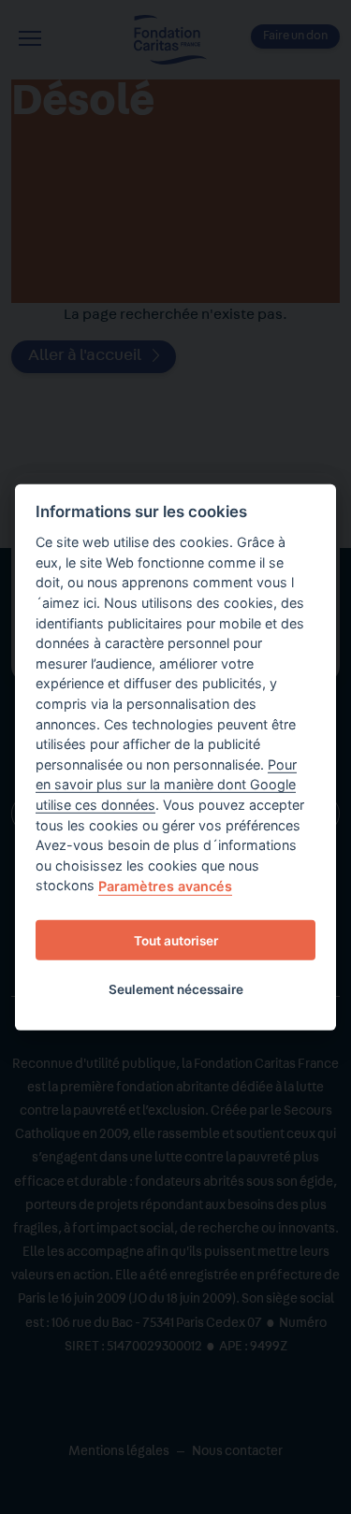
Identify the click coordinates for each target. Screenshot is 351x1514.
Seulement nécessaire (176, 988)
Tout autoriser (176, 939)
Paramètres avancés (165, 886)
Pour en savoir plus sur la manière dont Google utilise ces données (166, 785)
